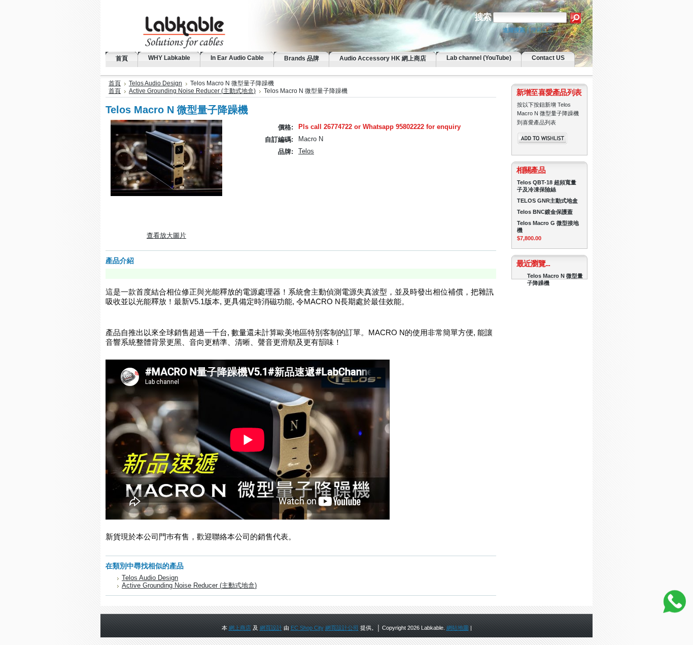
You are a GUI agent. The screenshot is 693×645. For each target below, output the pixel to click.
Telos (306, 151)
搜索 (483, 17)
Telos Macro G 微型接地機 (548, 226)
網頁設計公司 (342, 628)
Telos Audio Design (155, 83)
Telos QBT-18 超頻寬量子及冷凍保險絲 (546, 185)
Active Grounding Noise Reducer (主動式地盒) (192, 91)
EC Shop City (307, 628)
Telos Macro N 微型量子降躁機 (555, 279)
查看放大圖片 (166, 235)
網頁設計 (271, 628)
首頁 (115, 83)
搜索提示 (542, 30)
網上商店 (240, 628)
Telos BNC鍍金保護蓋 (545, 212)
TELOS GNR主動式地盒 (547, 201)
